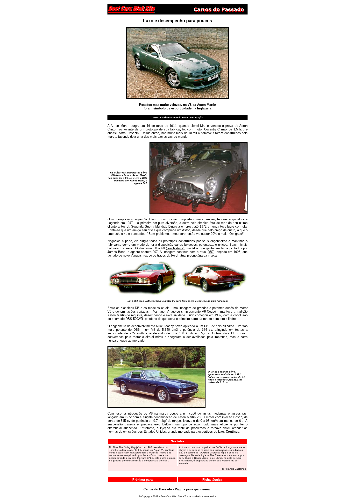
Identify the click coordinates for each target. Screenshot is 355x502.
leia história (175, 248)
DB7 (211, 252)
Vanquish (137, 255)
